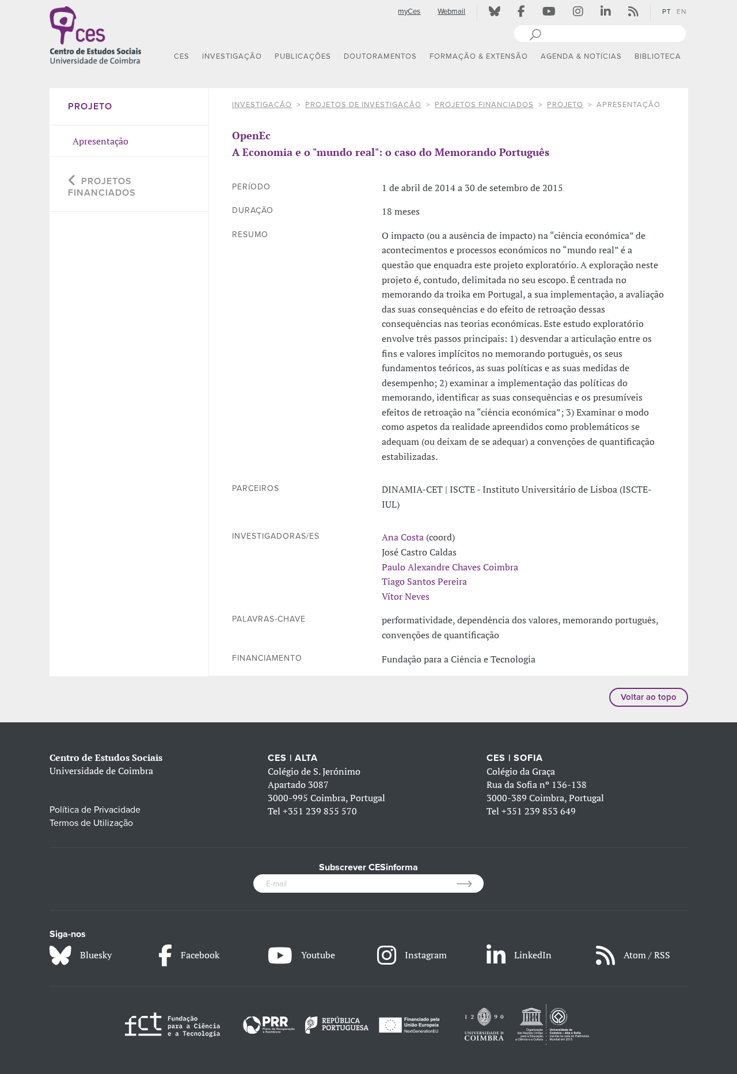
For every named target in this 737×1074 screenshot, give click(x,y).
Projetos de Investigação (363, 104)
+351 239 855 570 (320, 811)
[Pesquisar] (535, 33)
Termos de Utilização (91, 823)
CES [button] (181, 56)
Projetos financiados (484, 104)
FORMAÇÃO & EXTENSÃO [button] (479, 56)
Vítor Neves (406, 596)
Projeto (565, 104)
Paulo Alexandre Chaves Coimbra (450, 567)
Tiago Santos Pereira (424, 581)
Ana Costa (403, 537)
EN (681, 11)
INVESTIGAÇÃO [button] (232, 56)
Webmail (451, 11)
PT (666, 11)
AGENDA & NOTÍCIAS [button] (581, 56)
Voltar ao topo (649, 697)
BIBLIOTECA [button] (658, 56)
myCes (409, 11)
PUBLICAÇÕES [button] (303, 56)
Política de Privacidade (95, 810)
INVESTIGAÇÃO (262, 104)
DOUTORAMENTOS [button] (380, 56)
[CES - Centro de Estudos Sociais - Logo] (96, 34)
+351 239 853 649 (539, 811)
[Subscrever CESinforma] (470, 883)
